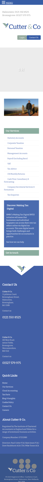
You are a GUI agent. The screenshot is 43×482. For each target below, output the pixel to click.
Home (4, 383)
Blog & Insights (8, 398)
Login (22, 37)
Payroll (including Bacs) (17, 158)
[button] (4, 2)
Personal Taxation (15, 148)
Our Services (7, 387)
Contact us (6, 311)
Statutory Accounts (15, 138)
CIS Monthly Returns (16, 174)
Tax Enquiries (13, 195)
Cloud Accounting (10, 391)
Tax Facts (6, 395)
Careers (5, 410)
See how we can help (15, 242)
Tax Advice (12, 169)
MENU (9, 2)
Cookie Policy (8, 402)
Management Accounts (17, 153)
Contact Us (33, 37)
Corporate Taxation (15, 143)
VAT (9, 164)
